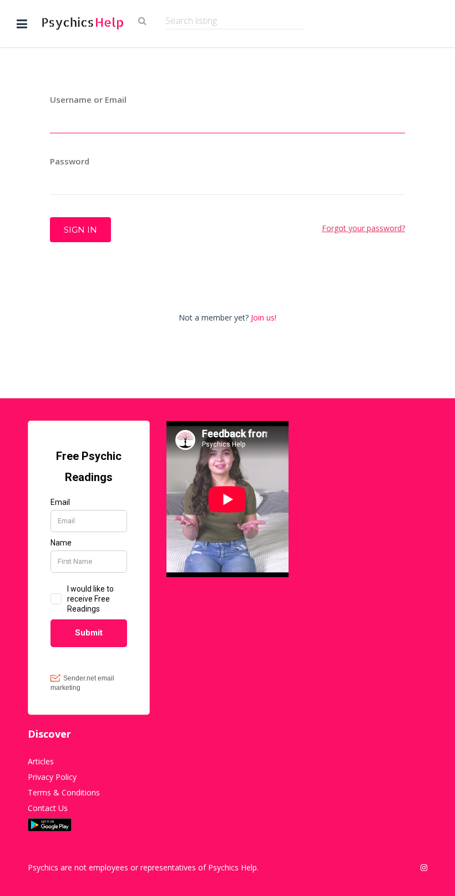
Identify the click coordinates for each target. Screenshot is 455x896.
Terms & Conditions (64, 792)
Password (69, 161)
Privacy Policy (52, 777)
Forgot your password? (363, 228)
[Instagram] (424, 867)
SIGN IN (80, 229)
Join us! (263, 317)
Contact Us (48, 808)
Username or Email (88, 99)
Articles (41, 761)
